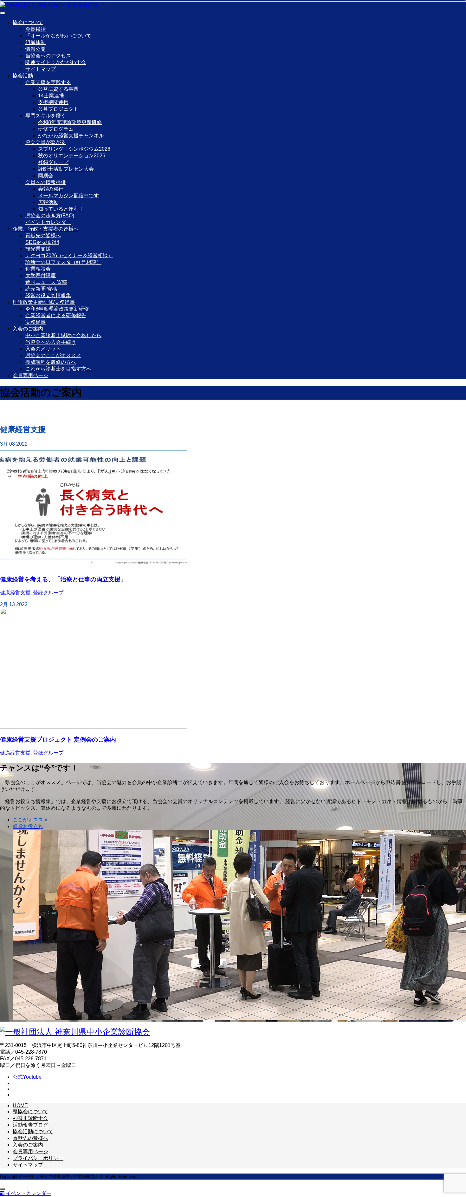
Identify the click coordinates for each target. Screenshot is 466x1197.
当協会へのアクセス (48, 55)
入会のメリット (43, 348)
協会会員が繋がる (45, 142)
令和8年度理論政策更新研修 (70, 122)
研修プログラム (56, 129)
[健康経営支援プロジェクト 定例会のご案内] (93, 726)
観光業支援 (38, 249)
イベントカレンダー (48, 222)
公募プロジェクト (58, 109)
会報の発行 (50, 189)
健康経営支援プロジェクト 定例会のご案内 (58, 739)
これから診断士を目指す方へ (58, 368)
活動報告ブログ (30, 1125)
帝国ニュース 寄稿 (46, 282)
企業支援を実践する (48, 82)
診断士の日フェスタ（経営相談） (63, 262)
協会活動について (33, 1131)
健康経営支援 (15, 592)
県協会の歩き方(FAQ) (49, 215)
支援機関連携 (53, 102)
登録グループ (53, 162)
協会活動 (23, 75)
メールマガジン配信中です (68, 195)
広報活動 (48, 202)
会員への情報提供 (45, 182)
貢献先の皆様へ (43, 235)
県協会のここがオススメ (53, 355)
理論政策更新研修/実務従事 (44, 302)
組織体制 (35, 42)
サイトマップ (40, 69)
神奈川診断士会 (30, 1118)
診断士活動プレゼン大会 (66, 169)
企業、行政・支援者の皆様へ (46, 229)
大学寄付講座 (40, 275)
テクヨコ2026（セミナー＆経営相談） (69, 255)
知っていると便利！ (61, 209)
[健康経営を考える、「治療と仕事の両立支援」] (93, 566)
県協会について (30, 1111)
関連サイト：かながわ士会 (55, 62)
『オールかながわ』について (58, 35)
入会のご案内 (28, 328)
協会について (28, 22)
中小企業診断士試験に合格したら (63, 335)
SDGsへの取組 (42, 242)
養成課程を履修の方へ (50, 362)
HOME (20, 1105)
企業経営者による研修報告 (55, 315)
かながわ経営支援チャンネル (71, 135)
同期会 (45, 175)
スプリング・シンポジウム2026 (74, 149)
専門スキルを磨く (45, 115)
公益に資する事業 (58, 89)
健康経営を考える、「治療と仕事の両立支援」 (63, 579)
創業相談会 (38, 268)
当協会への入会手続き (50, 342)
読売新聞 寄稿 (41, 288)
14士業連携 (51, 95)
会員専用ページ (30, 375)
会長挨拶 (35, 29)
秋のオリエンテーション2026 (71, 155)
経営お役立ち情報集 (48, 295)
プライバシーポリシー (38, 1158)
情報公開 (35, 49)
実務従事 (35, 322)
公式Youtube (27, 1077)
